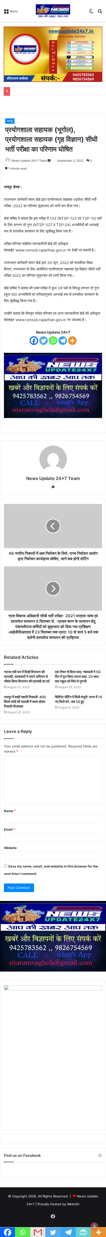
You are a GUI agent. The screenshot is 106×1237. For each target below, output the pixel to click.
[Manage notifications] (94, 1226)
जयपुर (10, 121)
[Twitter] (43, 340)
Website (10, 848)
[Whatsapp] (53, 340)
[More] (72, 340)
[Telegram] (62, 340)
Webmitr (73, 1204)
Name (10, 811)
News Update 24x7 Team (29, 160)
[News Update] (53, 10)
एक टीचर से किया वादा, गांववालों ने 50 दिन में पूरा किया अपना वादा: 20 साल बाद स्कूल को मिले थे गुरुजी (78, 676)
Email (9, 829)
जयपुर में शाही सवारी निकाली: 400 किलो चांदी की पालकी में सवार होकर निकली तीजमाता (25, 701)
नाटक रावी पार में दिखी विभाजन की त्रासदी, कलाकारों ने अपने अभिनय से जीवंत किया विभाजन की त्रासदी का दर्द (27, 676)
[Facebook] (34, 340)
